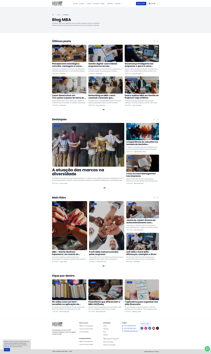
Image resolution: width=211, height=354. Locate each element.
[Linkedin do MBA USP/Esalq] (149, 328)
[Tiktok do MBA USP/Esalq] (157, 328)
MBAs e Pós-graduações (86, 341)
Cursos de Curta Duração (86, 329)
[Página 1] (104, 109)
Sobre (89, 3)
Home (75, 3)
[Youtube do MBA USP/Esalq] (153, 328)
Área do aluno (141, 3)
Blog (102, 3)
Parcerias (96, 3)
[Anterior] (154, 41)
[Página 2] (106, 109)
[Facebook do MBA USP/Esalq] (141, 328)
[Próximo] (157, 41)
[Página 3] (108, 109)
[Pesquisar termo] (132, 3)
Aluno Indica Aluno (108, 342)
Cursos (81, 3)
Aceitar (7, 349)
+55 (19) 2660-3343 (130, 326)
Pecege (156, 351)
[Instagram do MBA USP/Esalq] (145, 328)
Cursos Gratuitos (84, 332)
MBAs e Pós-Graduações (86, 326)
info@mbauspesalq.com (131, 331)
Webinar (110, 3)
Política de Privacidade (9, 345)
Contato (117, 3)
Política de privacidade (109, 345)
